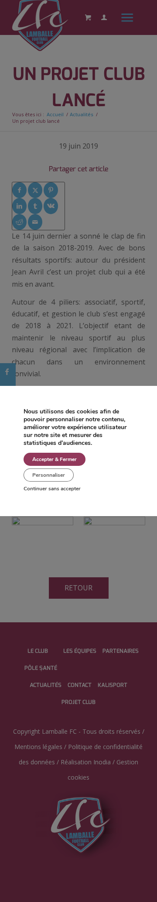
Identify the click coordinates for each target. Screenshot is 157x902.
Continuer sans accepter (52, 488)
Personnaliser (48, 475)
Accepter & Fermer (54, 459)
